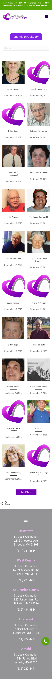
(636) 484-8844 (43, 3)
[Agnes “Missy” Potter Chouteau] (38, 251)
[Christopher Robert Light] (38, 208)
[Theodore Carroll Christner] (13, 421)
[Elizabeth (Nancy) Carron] (38, 80)
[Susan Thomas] (13, 80)
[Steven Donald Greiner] (38, 378)
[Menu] (46, 16)
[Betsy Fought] (13, 336)
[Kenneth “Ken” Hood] (13, 251)
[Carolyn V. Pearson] (38, 294)
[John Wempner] (13, 208)
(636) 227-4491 (26, 668)
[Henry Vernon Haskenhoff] (13, 165)
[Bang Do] (38, 421)
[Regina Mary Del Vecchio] (38, 165)
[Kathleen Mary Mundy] (38, 122)
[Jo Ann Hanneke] (13, 294)
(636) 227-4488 (20, 3)
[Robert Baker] (13, 122)
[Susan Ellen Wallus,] (13, 465)
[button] (45, 641)
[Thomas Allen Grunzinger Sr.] (38, 465)
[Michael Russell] (13, 378)
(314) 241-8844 (42, 5)
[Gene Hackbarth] (38, 336)
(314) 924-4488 (19, 5)
